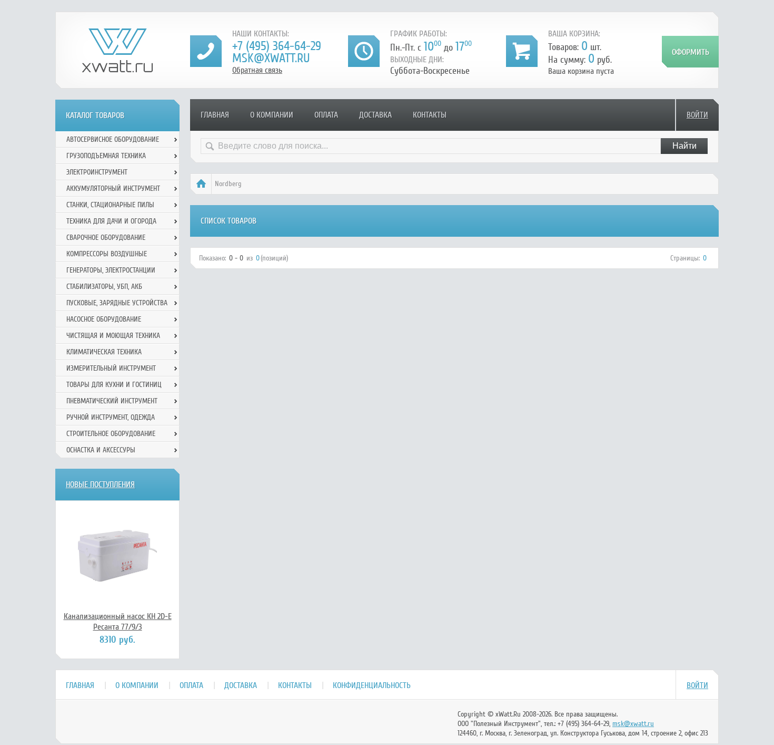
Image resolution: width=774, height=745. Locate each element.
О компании (271, 115)
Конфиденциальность (372, 685)
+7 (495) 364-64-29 (276, 46)
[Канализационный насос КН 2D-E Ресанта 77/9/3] (117, 555)
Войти (697, 115)
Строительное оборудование (110, 433)
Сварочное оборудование (105, 237)
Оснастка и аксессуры (100, 450)
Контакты (429, 115)
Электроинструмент (96, 172)
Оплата (326, 115)
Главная (215, 115)
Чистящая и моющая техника (113, 335)
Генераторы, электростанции (110, 270)
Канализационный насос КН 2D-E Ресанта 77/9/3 (118, 621)
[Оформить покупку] (690, 51)
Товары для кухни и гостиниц (114, 384)
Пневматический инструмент (111, 400)
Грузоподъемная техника (106, 155)
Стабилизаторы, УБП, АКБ (104, 286)
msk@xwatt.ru (271, 58)
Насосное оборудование (103, 319)
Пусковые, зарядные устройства (116, 302)
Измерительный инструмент (111, 368)
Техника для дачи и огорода (111, 221)
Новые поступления (100, 484)
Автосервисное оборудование (112, 139)
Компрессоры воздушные (106, 253)
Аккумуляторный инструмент (113, 188)
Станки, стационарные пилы (110, 204)
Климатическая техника (104, 351)
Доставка (375, 115)
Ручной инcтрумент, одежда (110, 417)
